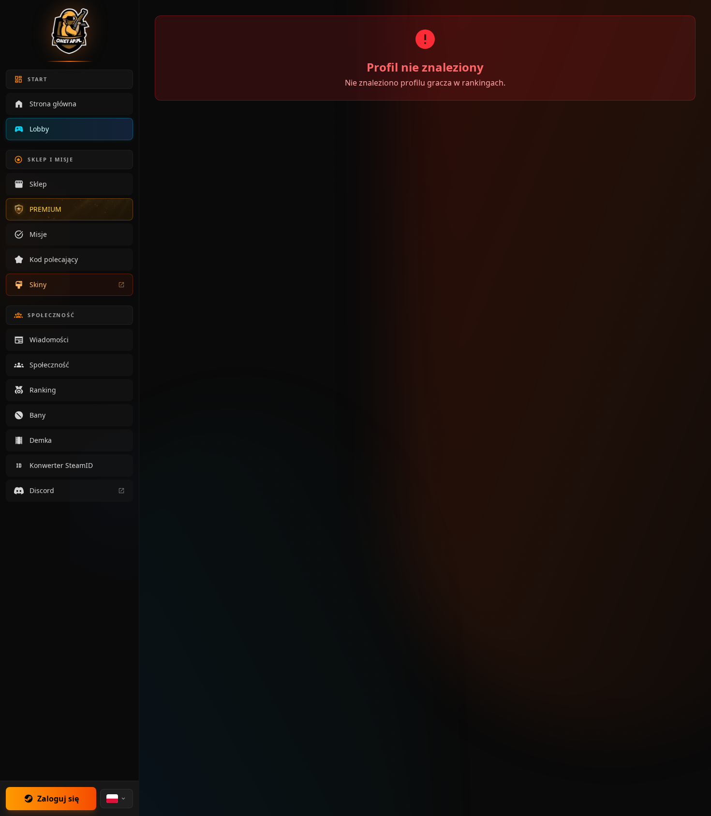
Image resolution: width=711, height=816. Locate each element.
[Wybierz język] (116, 798)
